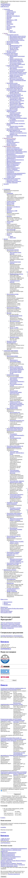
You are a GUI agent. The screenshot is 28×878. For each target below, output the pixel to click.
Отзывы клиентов (11, 11)
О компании (7, 9)
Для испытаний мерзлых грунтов (18, 72)
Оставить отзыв (11, 177)
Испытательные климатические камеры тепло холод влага (18, 74)
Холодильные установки (13, 42)
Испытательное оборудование (14, 150)
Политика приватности (14, 874)
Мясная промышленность (13, 163)
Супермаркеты (10, 171)
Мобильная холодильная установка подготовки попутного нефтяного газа (18, 133)
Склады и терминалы (12, 169)
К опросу (3, 817)
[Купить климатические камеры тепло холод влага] (11, 626)
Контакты (9, 22)
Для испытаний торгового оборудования (16, 67)
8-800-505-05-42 (5, 6)
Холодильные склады (12, 83)
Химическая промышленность (14, 174)
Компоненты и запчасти (10, 138)
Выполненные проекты (10, 146)
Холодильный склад (15, 84)
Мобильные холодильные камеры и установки (16, 519)
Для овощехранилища (15, 93)
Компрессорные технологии (14, 181)
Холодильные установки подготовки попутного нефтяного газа (16, 129)
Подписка (9, 28)
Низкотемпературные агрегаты (17, 37)
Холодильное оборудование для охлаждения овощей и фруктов (15, 89)
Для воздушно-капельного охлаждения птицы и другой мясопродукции (17, 107)
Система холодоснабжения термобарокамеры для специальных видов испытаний (13, 689)
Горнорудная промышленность (14, 149)
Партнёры (9, 17)
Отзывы (13, 860)
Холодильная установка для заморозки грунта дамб (14, 563)
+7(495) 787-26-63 (5, 838)
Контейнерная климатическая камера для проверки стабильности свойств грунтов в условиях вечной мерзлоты (14, 773)
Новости (9, 18)
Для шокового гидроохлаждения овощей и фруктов (18, 92)
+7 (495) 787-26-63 (5, 5)
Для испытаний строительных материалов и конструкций (17, 70)
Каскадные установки (12, 180)
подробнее (3, 827)
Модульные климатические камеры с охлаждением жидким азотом (18, 80)
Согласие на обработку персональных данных (13, 865)
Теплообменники (11, 139)
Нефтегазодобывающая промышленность (12, 165)
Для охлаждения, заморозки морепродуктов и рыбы (17, 104)
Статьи (8, 25)
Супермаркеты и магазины (9, 858)
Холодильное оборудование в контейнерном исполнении (14, 116)
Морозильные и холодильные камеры (15, 360)
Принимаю (3, 876)
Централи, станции (11, 50)
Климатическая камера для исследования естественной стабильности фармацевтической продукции (13, 720)
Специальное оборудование (11, 53)
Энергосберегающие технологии (12, 178)
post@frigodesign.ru (5, 4)
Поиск (8, 29)
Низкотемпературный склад (17, 85)
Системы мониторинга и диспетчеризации (13, 143)
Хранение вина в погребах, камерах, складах (17, 126)
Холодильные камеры (12, 54)
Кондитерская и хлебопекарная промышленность (14, 153)
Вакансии (9, 21)
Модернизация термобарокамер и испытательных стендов (11, 703)
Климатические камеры (13, 65)
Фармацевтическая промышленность (16, 173)
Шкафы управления (12, 145)
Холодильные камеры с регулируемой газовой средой (17, 63)
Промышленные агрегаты (16, 38)
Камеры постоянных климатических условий (16, 77)
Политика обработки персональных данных (11, 864)
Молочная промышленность (14, 162)
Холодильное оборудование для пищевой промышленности (15, 96)
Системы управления (12, 182)
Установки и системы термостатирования (12, 110)
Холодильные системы (12, 41)
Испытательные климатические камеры (17, 151)
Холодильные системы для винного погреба (13, 536)
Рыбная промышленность (13, 167)
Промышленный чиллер (16, 45)
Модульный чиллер (14, 46)
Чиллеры (9, 44)
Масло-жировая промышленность (15, 159)
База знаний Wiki (11, 26)
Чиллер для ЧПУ (14, 48)
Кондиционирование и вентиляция (16, 155)
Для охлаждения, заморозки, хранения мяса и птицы (17, 98)
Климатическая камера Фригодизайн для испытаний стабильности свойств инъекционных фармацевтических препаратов (13, 739)
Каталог (6, 33)
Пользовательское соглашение (8, 863)
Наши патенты (10, 13)
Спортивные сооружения (13, 170)
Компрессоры (10, 141)
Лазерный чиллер (14, 49)
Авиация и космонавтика (13, 147)
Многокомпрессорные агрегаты (18, 36)
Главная (3, 860)
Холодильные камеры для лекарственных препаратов (16, 61)
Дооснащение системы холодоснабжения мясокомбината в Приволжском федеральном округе (14, 754)
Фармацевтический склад (16, 87)
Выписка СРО (10, 14)
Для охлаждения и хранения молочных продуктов (17, 101)
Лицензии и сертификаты (13, 16)
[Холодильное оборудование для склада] (11, 625)
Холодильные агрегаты (12, 34)
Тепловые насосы (11, 52)
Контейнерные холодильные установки (16, 528)
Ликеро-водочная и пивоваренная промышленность (15, 157)
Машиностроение (11, 161)
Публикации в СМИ (12, 20)
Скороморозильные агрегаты (17, 40)
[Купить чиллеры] (7, 628)
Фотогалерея (10, 24)
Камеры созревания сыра (16, 59)
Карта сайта (13, 32)
